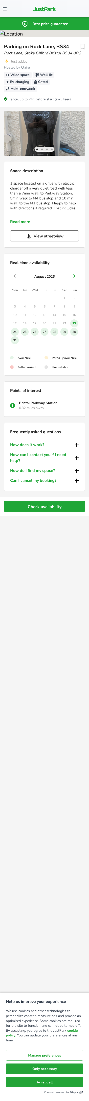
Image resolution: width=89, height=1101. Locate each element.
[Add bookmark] (83, 47)
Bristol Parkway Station (38, 403)
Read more (20, 222)
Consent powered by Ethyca (61, 1092)
